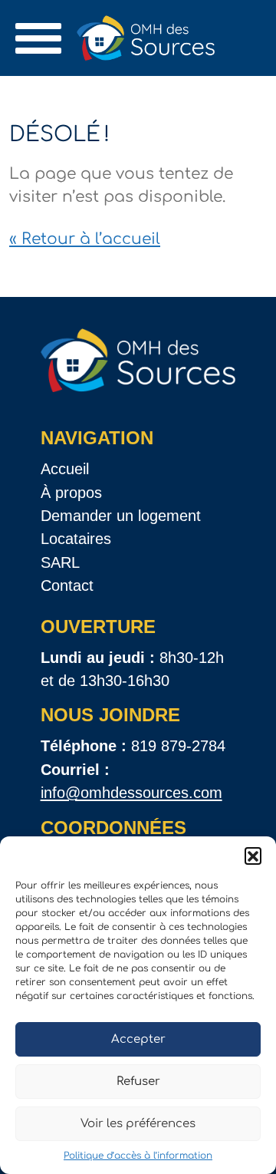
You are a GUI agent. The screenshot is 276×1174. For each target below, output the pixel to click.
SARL (60, 562)
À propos (71, 492)
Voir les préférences (138, 1123)
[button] (253, 855)
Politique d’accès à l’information (138, 1155)
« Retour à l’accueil (84, 239)
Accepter (138, 1039)
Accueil (65, 468)
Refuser (138, 1081)
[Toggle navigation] (38, 38)
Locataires (76, 538)
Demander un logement (121, 515)
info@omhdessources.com (131, 792)
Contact (67, 585)
